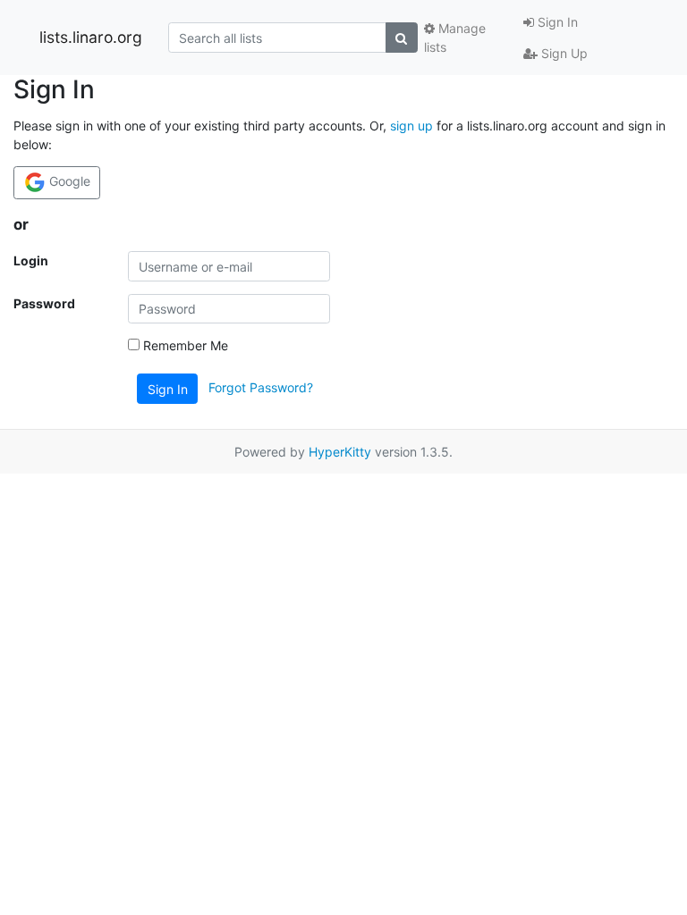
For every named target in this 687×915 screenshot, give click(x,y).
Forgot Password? (260, 387)
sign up (411, 125)
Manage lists (455, 38)
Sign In (556, 21)
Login (30, 260)
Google (68, 181)
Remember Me (184, 345)
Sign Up (563, 53)
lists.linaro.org (90, 37)
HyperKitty (340, 451)
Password (44, 303)
